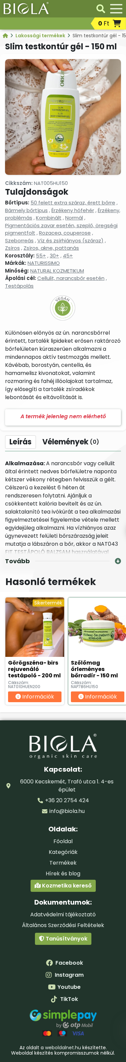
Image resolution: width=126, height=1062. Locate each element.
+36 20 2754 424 (67, 800)
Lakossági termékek (40, 35)
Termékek (63, 863)
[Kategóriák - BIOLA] (6, 35)
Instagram (69, 975)
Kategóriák (63, 852)
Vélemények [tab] (70, 442)
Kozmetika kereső (66, 885)
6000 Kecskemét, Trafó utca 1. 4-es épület (67, 785)
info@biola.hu (67, 811)
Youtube (69, 987)
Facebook (69, 963)
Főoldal (63, 841)
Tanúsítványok (65, 939)
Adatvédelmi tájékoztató (63, 914)
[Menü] (116, 8)
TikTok (69, 999)
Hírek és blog (63, 873)
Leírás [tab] (20, 442)
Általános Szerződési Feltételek (63, 925)
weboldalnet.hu (63, 1048)
